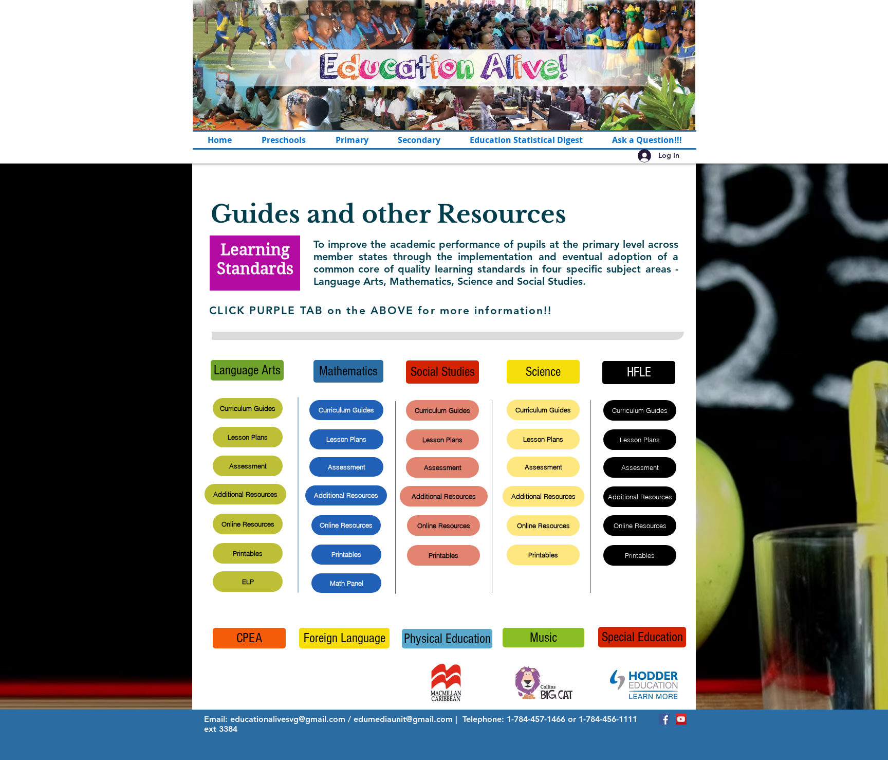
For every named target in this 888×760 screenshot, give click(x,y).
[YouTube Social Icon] (681, 719)
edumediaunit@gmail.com (403, 719)
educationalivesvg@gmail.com (287, 719)
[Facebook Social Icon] (664, 719)
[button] (352, 140)
